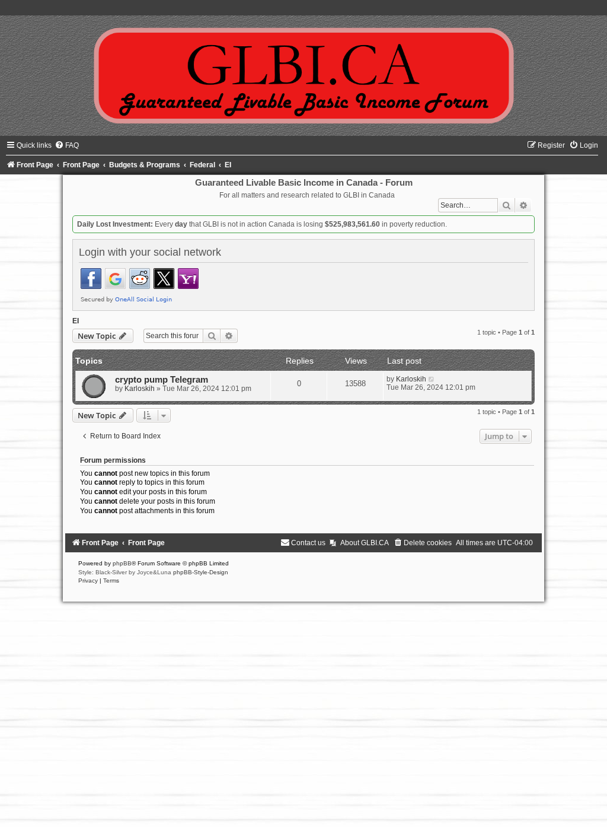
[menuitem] (67, 145)
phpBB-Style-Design (200, 572)
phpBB (122, 563)
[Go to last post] (432, 379)
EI (75, 321)
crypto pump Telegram (161, 379)
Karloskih (139, 388)
